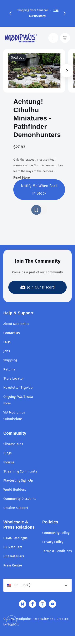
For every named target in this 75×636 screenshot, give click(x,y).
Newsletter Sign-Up (18, 388)
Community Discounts (19, 499)
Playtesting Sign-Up (18, 480)
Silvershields (13, 444)
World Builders (14, 490)
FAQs (6, 342)
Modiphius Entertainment (35, 619)
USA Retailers (13, 556)
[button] (10, 13)
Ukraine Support (15, 508)
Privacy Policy (52, 542)
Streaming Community (20, 471)
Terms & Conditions (57, 551)
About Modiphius (16, 324)
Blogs (7, 453)
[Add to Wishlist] (39, 210)
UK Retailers (12, 547)
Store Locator (13, 378)
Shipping (10, 360)
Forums (8, 462)
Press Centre (12, 565)
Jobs (6, 351)
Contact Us (11, 333)
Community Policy (56, 533)
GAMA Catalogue (15, 538)
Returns (9, 369)
